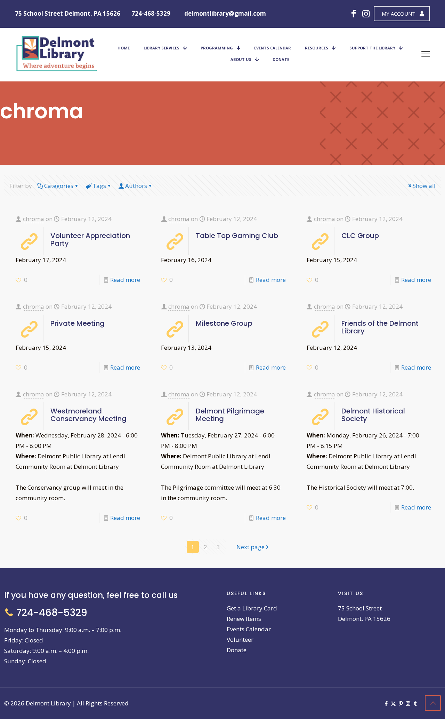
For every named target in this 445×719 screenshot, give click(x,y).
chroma (33, 219)
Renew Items (244, 619)
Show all (424, 186)
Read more (125, 280)
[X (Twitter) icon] (393, 703)
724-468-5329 (150, 13)
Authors (136, 186)
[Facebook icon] (386, 703)
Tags (99, 186)
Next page (250, 547)
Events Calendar (249, 629)
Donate (236, 650)
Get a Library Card (252, 608)
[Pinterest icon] (400, 703)
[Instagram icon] (408, 703)
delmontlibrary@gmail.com (225, 13)
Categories (58, 186)
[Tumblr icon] (415, 703)
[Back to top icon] (433, 703)
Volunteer (240, 639)
